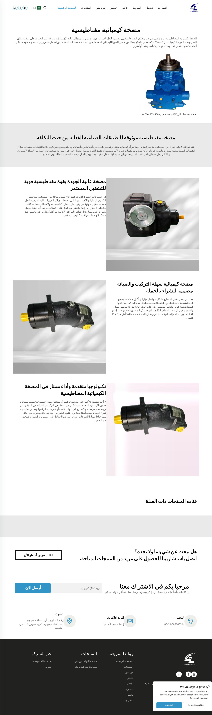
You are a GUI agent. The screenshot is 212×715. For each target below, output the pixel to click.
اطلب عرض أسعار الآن (38, 555)
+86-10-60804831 (174, 624)
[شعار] (193, 7)
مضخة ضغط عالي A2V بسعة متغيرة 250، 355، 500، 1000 (167, 114)
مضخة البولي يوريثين (86, 661)
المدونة (137, 7)
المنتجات (86, 7)
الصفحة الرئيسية (67, 7)
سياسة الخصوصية (42, 661)
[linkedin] (179, 674)
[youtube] (194, 674)
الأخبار (124, 7)
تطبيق (113, 7)
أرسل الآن (33, 588)
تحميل (149, 7)
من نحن (100, 7)
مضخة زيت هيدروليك (86, 666)
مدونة (48, 666)
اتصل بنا (162, 7)
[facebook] (188, 674)
